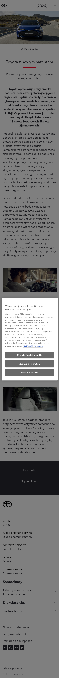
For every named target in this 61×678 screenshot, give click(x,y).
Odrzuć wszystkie (29, 372)
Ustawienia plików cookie (29, 355)
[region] (30, 339)
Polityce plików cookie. (33, 345)
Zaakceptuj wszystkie (29, 363)
